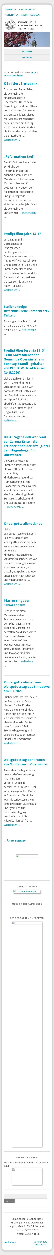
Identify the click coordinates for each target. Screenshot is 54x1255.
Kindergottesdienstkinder (24, 523)
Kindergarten (27, 9)
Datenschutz (40, 1241)
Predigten (27, 57)
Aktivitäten (12, 15)
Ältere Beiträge (15, 840)
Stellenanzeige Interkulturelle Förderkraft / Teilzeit (26, 311)
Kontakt (35, 15)
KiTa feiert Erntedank (20, 83)
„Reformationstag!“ (19, 156)
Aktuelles (27, 52)
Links (24, 15)
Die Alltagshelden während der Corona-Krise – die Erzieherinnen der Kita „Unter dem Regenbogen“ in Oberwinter (27, 446)
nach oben (10, 1242)
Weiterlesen (12, 139)
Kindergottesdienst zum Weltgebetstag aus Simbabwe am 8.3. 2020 (27, 686)
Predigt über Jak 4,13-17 (22, 234)
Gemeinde (10, 9)
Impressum (40, 1244)
